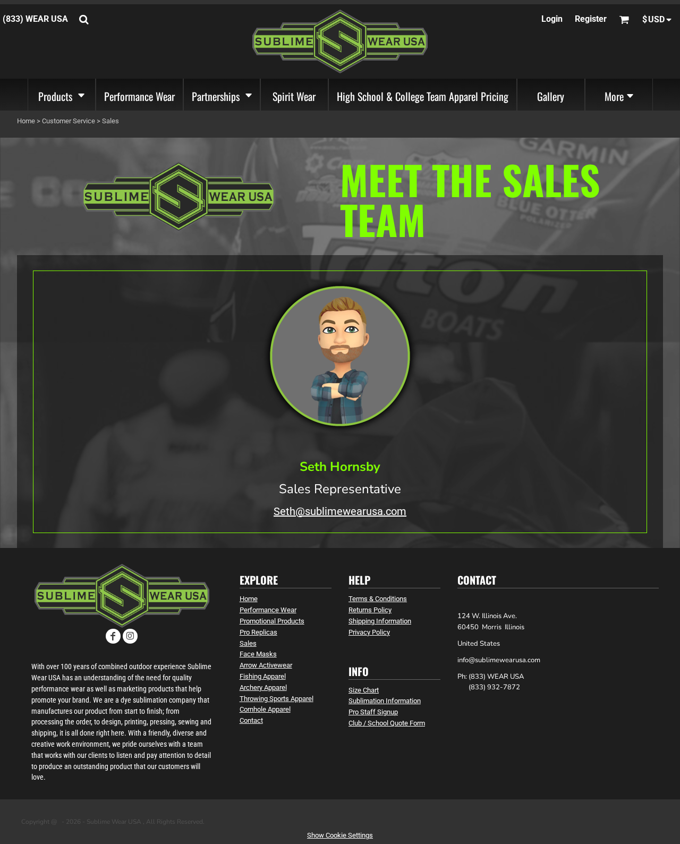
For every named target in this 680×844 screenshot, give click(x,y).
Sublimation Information (384, 701)
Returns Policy (370, 610)
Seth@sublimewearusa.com (340, 511)
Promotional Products (272, 621)
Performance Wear (268, 610)
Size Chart (363, 690)
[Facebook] (113, 636)
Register (591, 19)
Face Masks (258, 654)
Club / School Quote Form (386, 723)
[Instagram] (130, 636)
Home (26, 121)
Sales (248, 643)
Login (552, 19)
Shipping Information (379, 621)
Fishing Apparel (263, 676)
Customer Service (68, 121)
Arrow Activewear (266, 665)
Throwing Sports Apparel (276, 699)
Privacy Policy (369, 632)
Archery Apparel (263, 687)
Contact (251, 720)
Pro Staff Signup (373, 712)
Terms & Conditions (377, 599)
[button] (62, 95)
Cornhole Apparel (265, 709)
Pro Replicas (258, 632)
